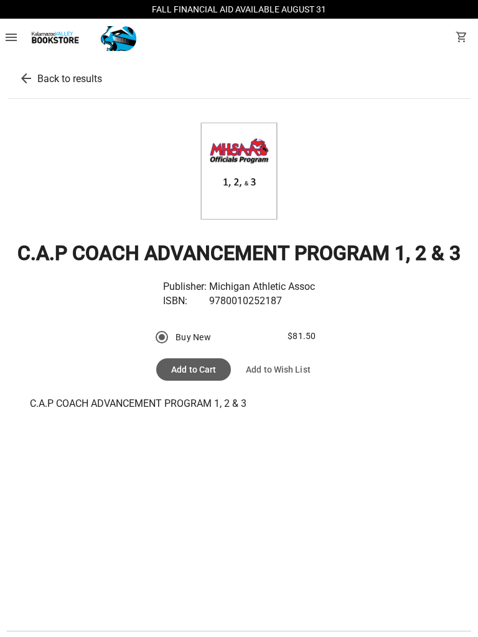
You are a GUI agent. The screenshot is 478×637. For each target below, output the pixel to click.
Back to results (69, 79)
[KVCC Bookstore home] (81, 38)
